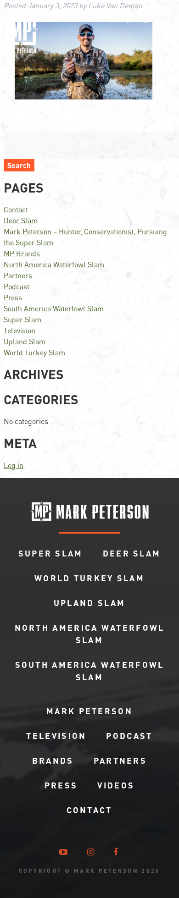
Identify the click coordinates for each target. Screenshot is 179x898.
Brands (53, 760)
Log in (13, 465)
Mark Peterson (89, 710)
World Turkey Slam (34, 352)
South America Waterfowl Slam (54, 308)
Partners (18, 275)
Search (19, 165)
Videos (115, 785)
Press (13, 297)
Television (19, 330)
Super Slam (22, 319)
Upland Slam (24, 341)
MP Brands (22, 253)
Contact (16, 209)
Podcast (16, 286)
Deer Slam (21, 220)
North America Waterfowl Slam (54, 264)
